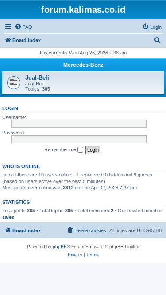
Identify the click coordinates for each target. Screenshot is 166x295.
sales (8, 217)
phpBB (60, 246)
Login (10, 108)
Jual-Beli (37, 77)
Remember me (60, 149)
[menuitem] (23, 27)
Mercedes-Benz (83, 65)
